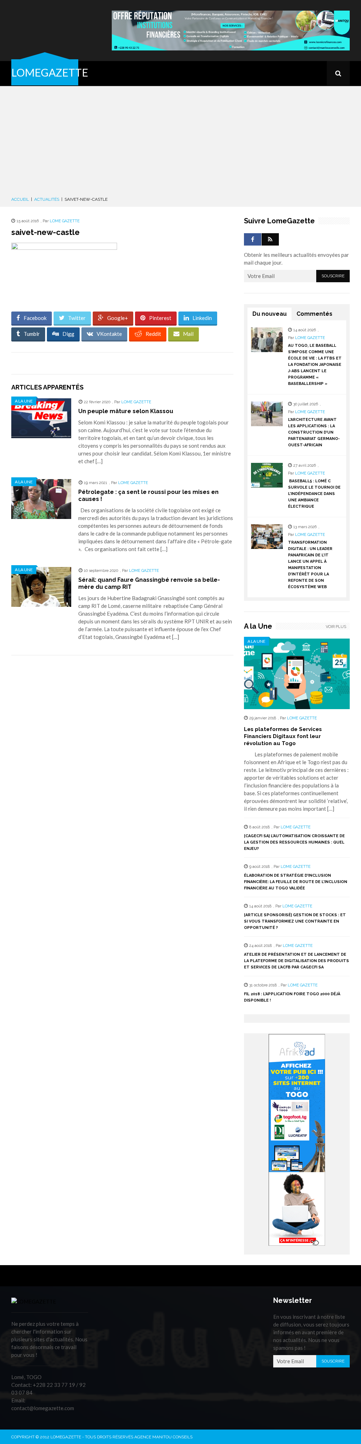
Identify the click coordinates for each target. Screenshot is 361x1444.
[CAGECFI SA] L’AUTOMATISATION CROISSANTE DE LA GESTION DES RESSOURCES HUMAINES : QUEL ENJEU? (294, 842)
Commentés (314, 313)
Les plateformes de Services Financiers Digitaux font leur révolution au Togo (283, 736)
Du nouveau (269, 313)
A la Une (24, 401)
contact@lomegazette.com (42, 1408)
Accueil (20, 199)
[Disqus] (122, 760)
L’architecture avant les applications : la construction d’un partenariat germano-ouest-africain (314, 432)
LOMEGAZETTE (49, 72)
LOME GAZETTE (65, 221)
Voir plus (336, 627)
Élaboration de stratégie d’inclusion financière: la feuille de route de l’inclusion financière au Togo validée (295, 881)
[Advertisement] (180, 142)
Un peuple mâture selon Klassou (125, 411)
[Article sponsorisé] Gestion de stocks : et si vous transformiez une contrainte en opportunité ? (295, 921)
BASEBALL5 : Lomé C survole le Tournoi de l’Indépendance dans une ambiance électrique (314, 494)
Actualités (46, 199)
